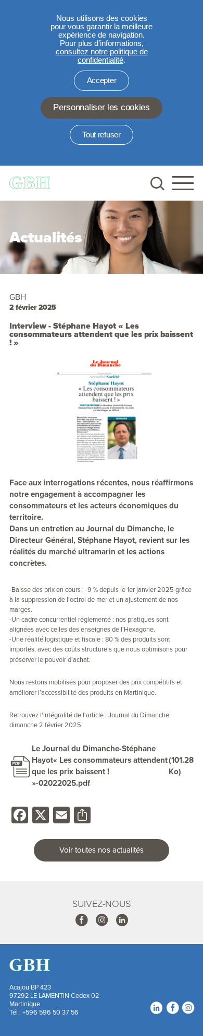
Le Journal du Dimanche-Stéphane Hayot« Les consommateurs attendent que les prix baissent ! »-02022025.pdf (100, 766)
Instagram (101, 920)
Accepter (102, 80)
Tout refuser (101, 135)
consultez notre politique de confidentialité (102, 56)
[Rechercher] (156, 183)
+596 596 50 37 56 (50, 1012)
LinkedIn (156, 1008)
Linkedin (122, 920)
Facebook (81, 920)
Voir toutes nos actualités (101, 849)
